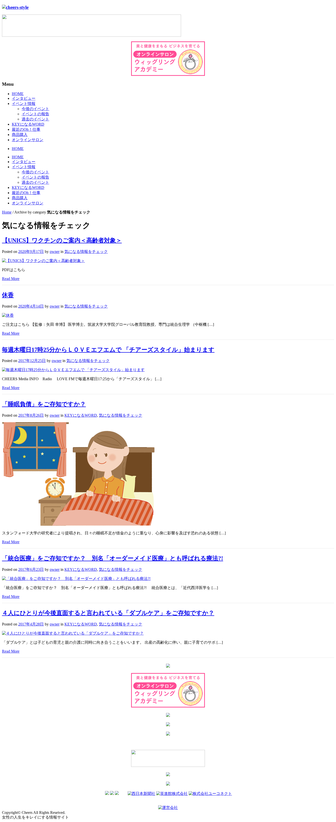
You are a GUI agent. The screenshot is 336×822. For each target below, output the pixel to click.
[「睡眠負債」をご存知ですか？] (78, 524)
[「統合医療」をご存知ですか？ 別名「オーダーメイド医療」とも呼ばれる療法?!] (76, 578)
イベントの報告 (35, 114)
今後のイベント (35, 109)
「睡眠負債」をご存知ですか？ (44, 404)
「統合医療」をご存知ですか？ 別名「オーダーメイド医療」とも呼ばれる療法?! (112, 558)
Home (7, 212)
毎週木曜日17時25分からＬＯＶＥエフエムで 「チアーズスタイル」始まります (108, 349)
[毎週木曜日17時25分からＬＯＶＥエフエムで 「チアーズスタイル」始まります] (73, 370)
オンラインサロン (27, 140)
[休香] (8, 315)
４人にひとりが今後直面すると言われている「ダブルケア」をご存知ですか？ (108, 613)
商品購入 (20, 134)
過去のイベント (35, 119)
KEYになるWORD (28, 124)
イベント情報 (23, 103)
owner (55, 251)
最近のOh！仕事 (26, 129)
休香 (8, 295)
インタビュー (23, 98)
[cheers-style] (15, 7)
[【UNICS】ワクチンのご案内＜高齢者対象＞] (43, 261)
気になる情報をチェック (86, 251)
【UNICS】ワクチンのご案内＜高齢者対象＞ (62, 240)
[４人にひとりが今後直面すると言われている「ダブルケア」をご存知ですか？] (73, 633)
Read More (10, 279)
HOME (18, 94)
